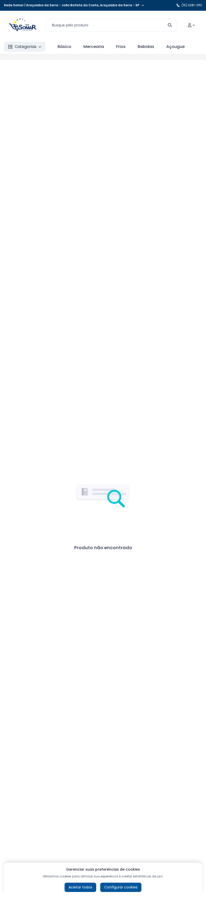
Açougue (175, 46)
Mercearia (93, 46)
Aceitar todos (80, 887)
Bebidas (146, 46)
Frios (121, 46)
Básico (64, 46)
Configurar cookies (120, 887)
